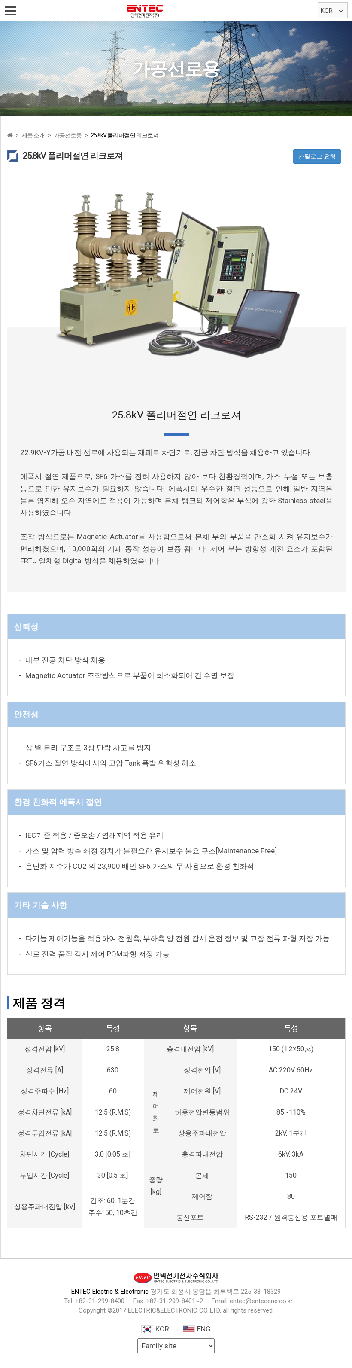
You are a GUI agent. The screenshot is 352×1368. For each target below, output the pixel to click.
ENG (204, 1329)
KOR (162, 1329)
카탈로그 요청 (317, 156)
